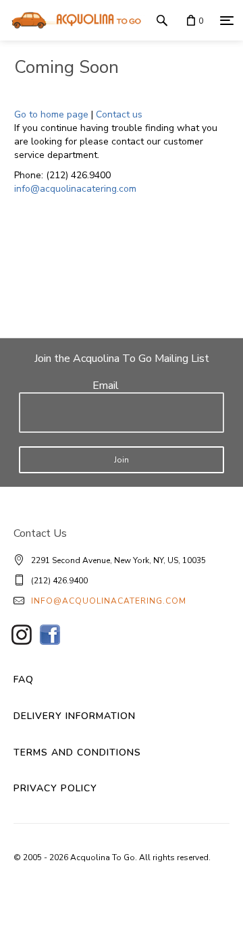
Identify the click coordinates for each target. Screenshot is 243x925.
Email (105, 385)
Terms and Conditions (77, 752)
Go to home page (51, 114)
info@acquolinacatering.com (75, 188)
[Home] (73, 20)
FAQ (24, 679)
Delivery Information (75, 716)
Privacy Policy (55, 788)
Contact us (119, 114)
